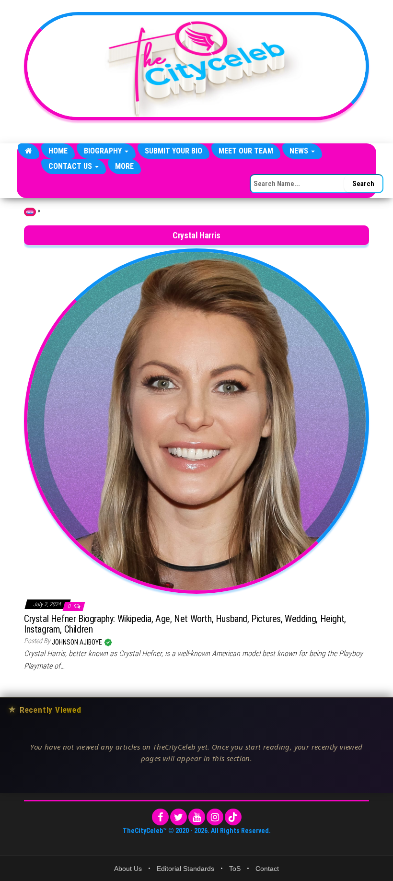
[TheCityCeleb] (28, 151)
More (124, 166)
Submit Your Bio (173, 150)
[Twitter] (178, 817)
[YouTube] (196, 817)
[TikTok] (233, 817)
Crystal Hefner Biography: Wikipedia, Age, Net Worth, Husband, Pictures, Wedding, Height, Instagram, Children (185, 624)
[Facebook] (160, 817)
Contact (267, 868)
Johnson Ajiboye (78, 642)
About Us (128, 868)
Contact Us (71, 166)
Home (58, 150)
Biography (104, 150)
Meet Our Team (246, 150)
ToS (235, 868)
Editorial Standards (185, 868)
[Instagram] (215, 817)
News (299, 150)
